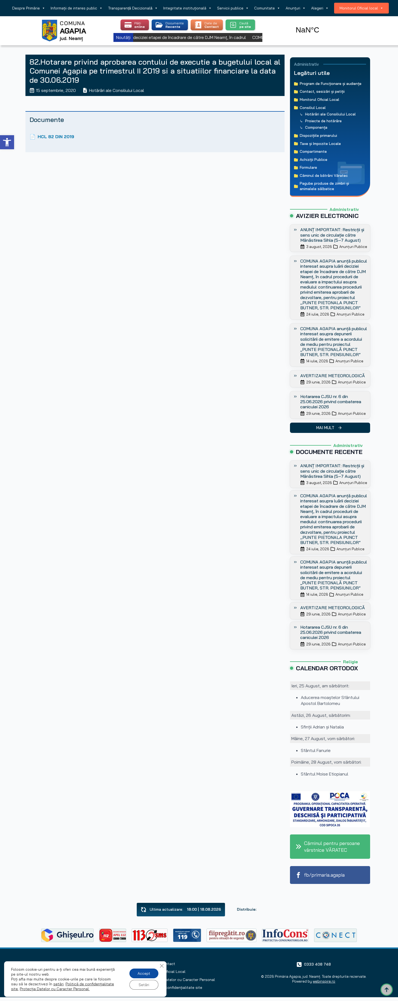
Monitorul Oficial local (359, 8)
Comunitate (264, 8)
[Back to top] (387, 990)
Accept (144, 973)
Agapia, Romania (323, 24)
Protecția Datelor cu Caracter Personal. (55, 988)
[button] (7, 142)
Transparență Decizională (130, 8)
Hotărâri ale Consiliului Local (116, 90)
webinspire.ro (324, 981)
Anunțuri (293, 8)
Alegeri (317, 8)
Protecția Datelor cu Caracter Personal (180, 979)
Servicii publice (230, 8)
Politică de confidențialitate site (174, 987)
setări (58, 984)
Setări (144, 984)
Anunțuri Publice (353, 246)
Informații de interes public (74, 8)
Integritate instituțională (184, 8)
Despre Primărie (26, 8)
